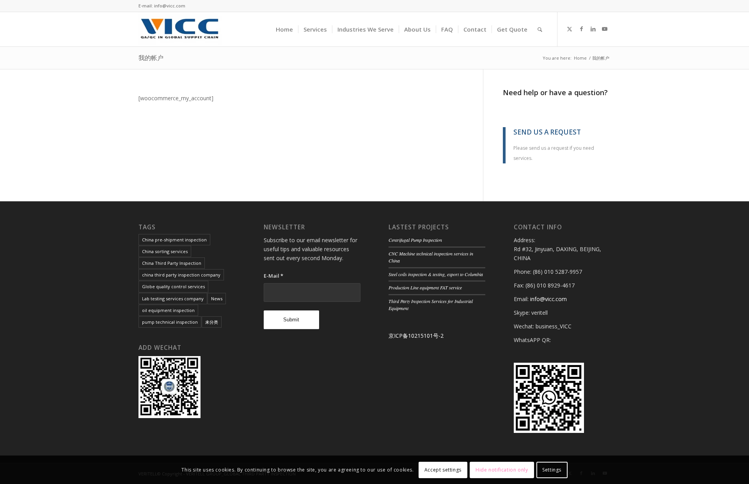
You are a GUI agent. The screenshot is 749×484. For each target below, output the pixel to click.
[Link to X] (569, 29)
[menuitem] (284, 29)
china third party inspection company (181, 275)
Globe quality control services (173, 286)
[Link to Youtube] (605, 29)
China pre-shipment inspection (174, 240)
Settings (551, 469)
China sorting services (165, 251)
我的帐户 (150, 57)
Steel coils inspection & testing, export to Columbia (436, 274)
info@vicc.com (548, 299)
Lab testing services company (173, 298)
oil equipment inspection (168, 310)
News (216, 298)
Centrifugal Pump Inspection (415, 240)
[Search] (539, 29)
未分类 (211, 322)
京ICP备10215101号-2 (416, 335)
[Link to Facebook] (581, 29)
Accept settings (442, 469)
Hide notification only (502, 469)
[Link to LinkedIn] (593, 29)
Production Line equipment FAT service (425, 287)
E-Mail (273, 275)
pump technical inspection (170, 322)
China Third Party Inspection (171, 263)
